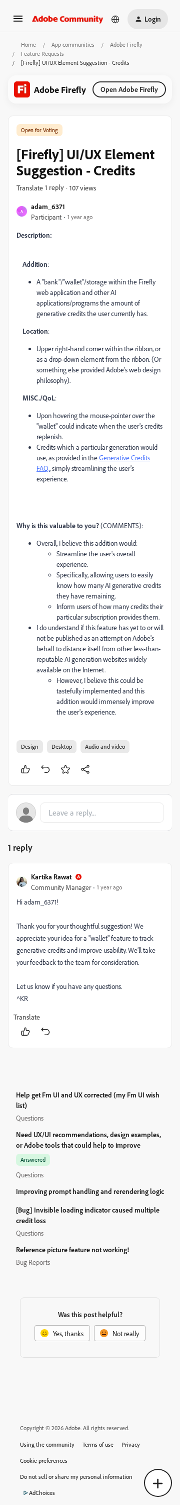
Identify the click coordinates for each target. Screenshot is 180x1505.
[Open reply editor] (90, 812)
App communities (73, 44)
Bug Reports (33, 1262)
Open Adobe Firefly (129, 89)
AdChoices (42, 1492)
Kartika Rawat (51, 876)
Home (28, 44)
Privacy (131, 1444)
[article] (90, 955)
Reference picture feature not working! (72, 1249)
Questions (30, 1118)
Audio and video (105, 746)
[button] (18, 22)
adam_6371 (48, 206)
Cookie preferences (44, 1460)
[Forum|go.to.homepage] (68, 19)
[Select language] (116, 19)
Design (29, 746)
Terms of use (98, 1444)
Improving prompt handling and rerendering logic (90, 1191)
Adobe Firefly (126, 44)
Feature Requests (42, 53)
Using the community (47, 1444)
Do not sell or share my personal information (76, 1476)
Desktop (62, 746)
